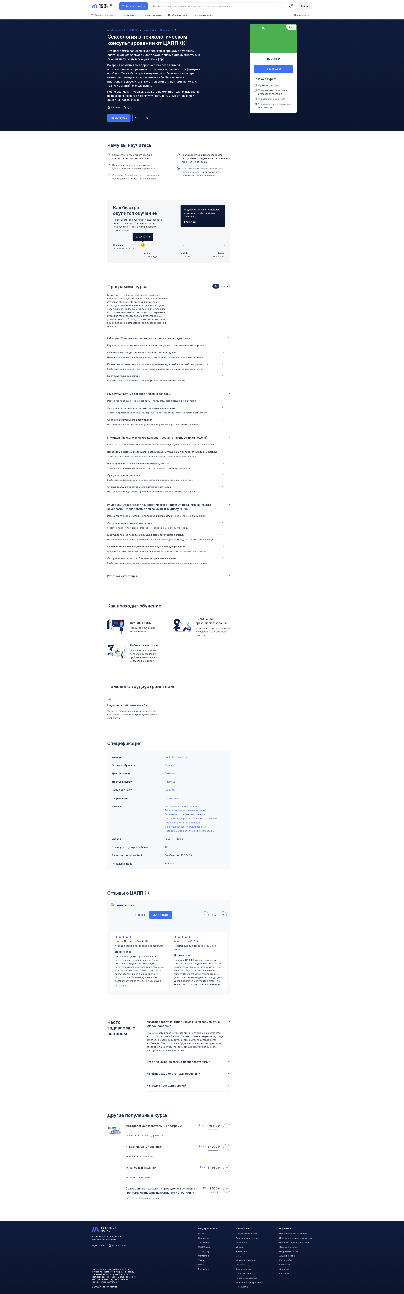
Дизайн (240, 1247)
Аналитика (241, 1251)
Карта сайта (285, 1260)
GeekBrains (204, 1247)
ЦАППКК (169, 757)
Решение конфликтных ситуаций (183, 822)
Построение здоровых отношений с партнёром (191, 818)
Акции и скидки (287, 1255)
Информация (286, 1228)
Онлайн (169, 765)
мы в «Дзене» (119, 1245)
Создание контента (246, 1273)
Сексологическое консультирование (185, 826)
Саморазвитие (244, 1269)
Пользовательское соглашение (295, 1238)
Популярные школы (208, 1228)
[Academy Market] (102, 6)
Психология (171, 798)
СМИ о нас (285, 1264)
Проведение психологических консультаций (189, 830)
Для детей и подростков (249, 1282)
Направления (243, 1228)
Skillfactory (203, 1251)
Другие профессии (246, 1260)
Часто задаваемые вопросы (294, 1233)
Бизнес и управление (247, 1238)
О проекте (284, 1269)
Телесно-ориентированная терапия (185, 810)
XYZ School (204, 1242)
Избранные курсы (288, 1251)
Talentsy (202, 1260)
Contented (203, 1255)
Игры (238, 1255)
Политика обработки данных (294, 1242)
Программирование (246, 1233)
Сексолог (118, 245)
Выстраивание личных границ (181, 806)
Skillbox (202, 1233)
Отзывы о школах (288, 1247)
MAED (201, 1264)
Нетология (203, 1238)
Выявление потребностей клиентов (185, 814)
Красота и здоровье (246, 1278)
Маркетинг (241, 1242)
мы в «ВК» (100, 1245)
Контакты (284, 1273)
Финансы (241, 1264)
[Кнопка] (136, 118)
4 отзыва (183, 757)
